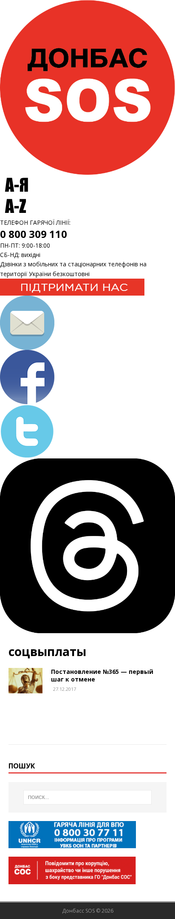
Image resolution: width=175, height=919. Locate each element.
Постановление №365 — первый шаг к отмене (102, 675)
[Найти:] (88, 797)
